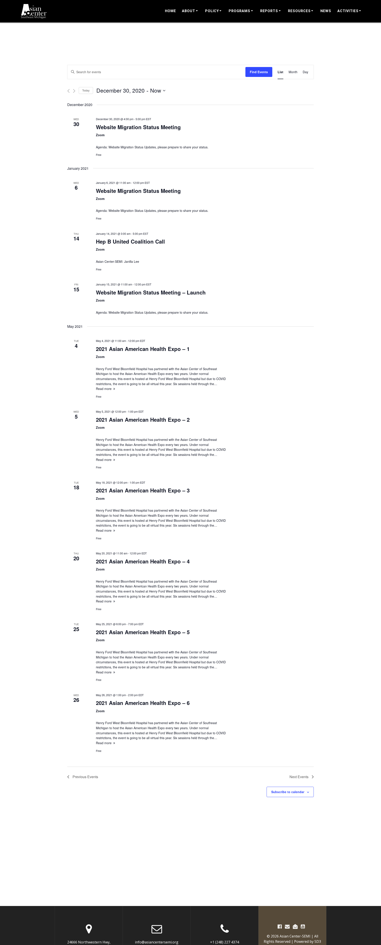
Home (170, 11)
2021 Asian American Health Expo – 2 (143, 419)
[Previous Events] (68, 91)
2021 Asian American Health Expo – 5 (143, 632)
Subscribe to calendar (287, 792)
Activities (348, 11)
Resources (299, 11)
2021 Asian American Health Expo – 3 (143, 490)
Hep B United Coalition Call (130, 241)
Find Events (259, 72)
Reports (269, 11)
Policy (212, 11)
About (188, 11)
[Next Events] (74, 91)
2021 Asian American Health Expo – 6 (143, 702)
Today (86, 90)
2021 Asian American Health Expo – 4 (143, 561)
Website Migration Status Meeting (138, 127)
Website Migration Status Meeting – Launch (151, 292)
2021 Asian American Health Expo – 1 (143, 348)
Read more (104, 388)
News (325, 11)
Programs (239, 11)
